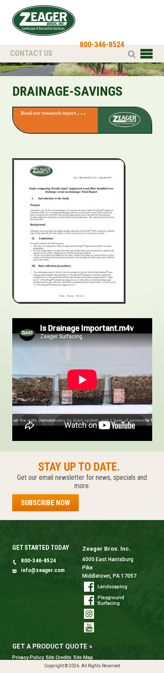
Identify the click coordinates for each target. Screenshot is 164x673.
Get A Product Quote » (52, 646)
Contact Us (31, 53)
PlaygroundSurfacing (111, 600)
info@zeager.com (43, 570)
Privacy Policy (28, 658)
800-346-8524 (102, 44)
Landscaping (112, 587)
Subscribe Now (45, 503)
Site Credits (58, 658)
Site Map (83, 658)
